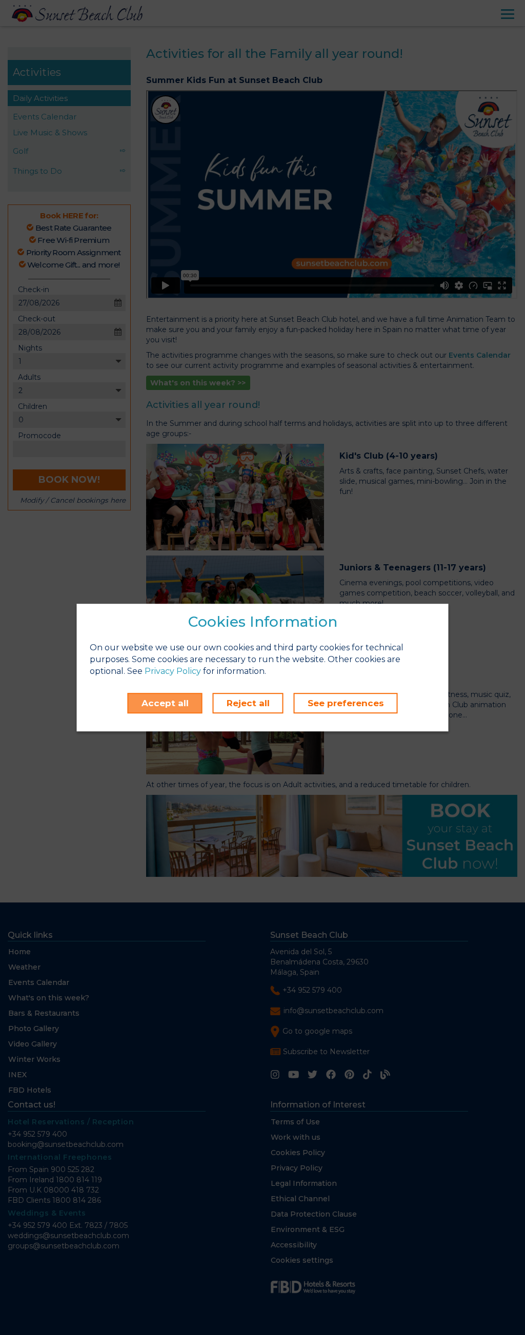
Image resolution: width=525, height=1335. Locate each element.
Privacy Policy (173, 671)
